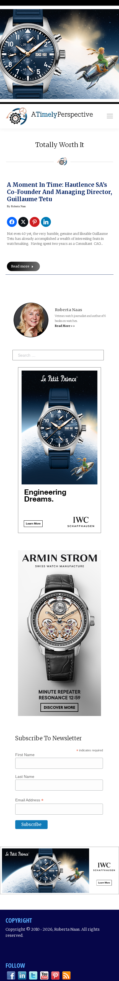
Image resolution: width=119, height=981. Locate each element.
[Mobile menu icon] (109, 116)
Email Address (29, 800)
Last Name (24, 776)
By (16, 206)
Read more (20, 266)
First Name (25, 754)
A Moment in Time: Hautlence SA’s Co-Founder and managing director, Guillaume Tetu (59, 192)
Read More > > (65, 326)
